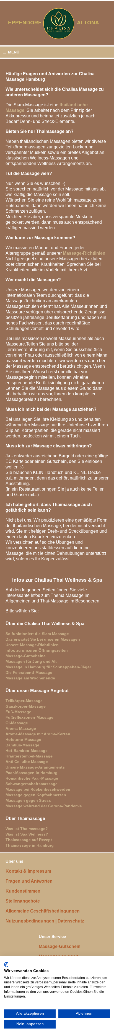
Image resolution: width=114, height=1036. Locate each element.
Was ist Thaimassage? (27, 828)
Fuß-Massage (18, 712)
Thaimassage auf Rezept (29, 839)
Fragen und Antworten (29, 881)
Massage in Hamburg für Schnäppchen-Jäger (48, 667)
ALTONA (91, 22)
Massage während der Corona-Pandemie (44, 806)
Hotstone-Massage (23, 739)
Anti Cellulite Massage (27, 761)
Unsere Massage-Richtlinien (32, 645)
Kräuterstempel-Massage (29, 756)
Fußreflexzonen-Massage (29, 717)
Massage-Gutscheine (26, 656)
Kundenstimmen (23, 891)
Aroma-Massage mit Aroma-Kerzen (38, 734)
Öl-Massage (17, 723)
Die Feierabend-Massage (29, 672)
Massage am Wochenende (30, 678)
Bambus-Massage (22, 745)
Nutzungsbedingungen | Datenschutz (45, 921)
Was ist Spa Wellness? (27, 834)
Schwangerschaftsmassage (32, 784)
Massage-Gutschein (60, 946)
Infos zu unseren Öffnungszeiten (37, 650)
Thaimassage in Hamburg (30, 845)
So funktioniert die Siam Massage (37, 634)
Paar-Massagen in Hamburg (32, 772)
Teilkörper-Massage (24, 701)
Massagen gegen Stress (28, 800)
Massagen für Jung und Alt (31, 661)
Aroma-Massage (21, 728)
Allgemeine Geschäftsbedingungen (43, 911)
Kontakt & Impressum (28, 871)
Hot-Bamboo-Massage (27, 750)
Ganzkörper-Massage (26, 706)
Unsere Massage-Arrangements (35, 767)
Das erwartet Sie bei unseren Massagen (43, 639)
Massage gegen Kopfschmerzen (36, 795)
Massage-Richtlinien (84, 253)
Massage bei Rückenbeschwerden (38, 789)
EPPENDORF (25, 22)
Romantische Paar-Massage (32, 778)
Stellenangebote (23, 901)
